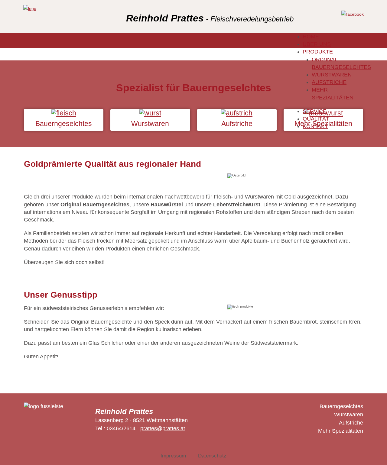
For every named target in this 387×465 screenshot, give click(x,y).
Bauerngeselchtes (341, 406)
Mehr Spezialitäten (340, 431)
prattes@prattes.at (162, 428)
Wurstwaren (348, 415)
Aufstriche (351, 423)
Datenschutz (212, 456)
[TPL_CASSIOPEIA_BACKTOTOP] (375, 453)
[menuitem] (311, 37)
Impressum (173, 456)
